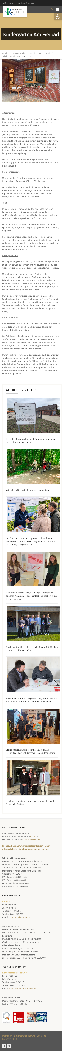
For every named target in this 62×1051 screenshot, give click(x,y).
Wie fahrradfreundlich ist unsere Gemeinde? (28, 490)
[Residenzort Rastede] (15, 12)
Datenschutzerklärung (24, 1036)
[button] (58, 16)
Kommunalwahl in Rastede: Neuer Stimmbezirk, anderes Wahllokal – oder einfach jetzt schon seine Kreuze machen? (31, 595)
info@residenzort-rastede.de (22, 988)
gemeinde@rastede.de (19, 917)
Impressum (7, 1036)
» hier (33, 836)
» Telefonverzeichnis (32, 840)
